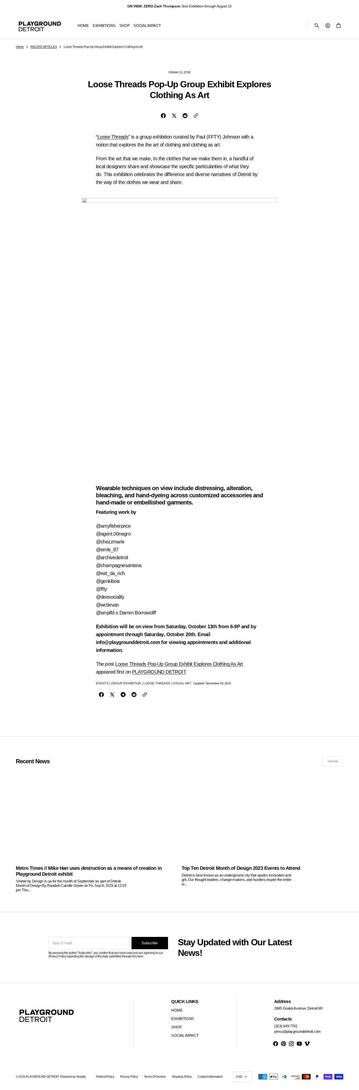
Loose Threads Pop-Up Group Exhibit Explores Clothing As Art (179, 664)
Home (20, 47)
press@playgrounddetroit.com (297, 1031)
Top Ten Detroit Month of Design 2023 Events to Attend (241, 868)
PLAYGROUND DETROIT (159, 672)
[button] (316, 25)
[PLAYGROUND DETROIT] (40, 25)
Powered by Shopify (73, 1076)
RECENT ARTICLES (44, 47)
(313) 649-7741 (286, 1026)
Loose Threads (112, 137)
